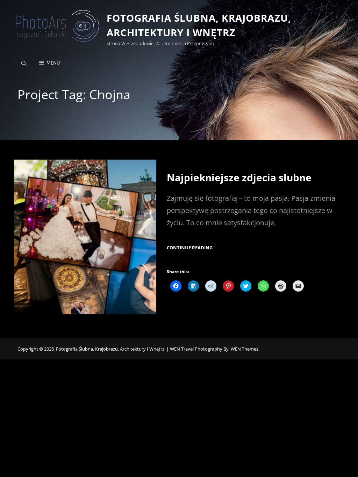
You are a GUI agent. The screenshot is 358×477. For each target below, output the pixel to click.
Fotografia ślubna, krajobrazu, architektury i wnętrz (110, 349)
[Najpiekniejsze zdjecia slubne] (85, 237)
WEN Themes (244, 349)
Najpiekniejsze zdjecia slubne (239, 177)
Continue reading (190, 248)
